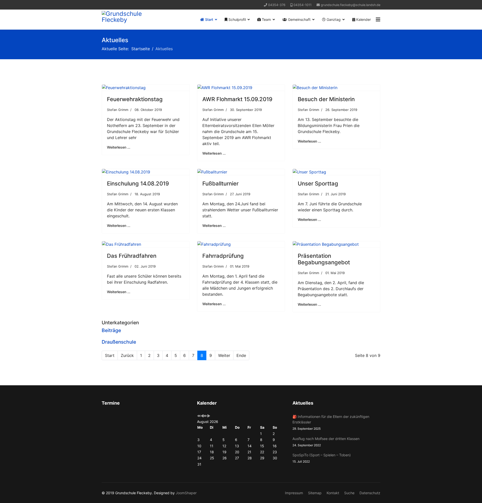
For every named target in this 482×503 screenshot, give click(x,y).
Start (208, 19)
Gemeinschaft (299, 19)
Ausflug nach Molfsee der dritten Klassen (325, 441)
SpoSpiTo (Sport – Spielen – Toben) (321, 458)
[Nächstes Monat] (208, 416)
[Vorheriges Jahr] (199, 416)
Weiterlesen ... (118, 147)
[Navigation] (378, 20)
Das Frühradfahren (131, 256)
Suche (349, 493)
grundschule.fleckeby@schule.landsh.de (350, 5)
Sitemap (315, 493)
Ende (241, 355)
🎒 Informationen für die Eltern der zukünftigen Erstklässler (330, 422)
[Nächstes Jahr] (205, 416)
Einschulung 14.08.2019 (138, 183)
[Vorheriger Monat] (202, 416)
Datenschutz (369, 493)
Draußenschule (119, 342)
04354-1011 (302, 5)
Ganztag (333, 19)
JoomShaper (186, 493)
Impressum (294, 493)
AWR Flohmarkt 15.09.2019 (237, 99)
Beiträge (111, 330)
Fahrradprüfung (223, 256)
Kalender (363, 19)
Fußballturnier (220, 183)
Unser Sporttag (318, 183)
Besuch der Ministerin (326, 99)
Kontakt (333, 493)
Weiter (224, 355)
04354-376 (276, 5)
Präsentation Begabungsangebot (324, 259)
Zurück (127, 355)
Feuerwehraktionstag (135, 99)
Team (266, 19)
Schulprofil (236, 19)
